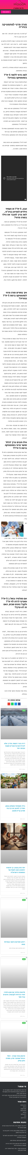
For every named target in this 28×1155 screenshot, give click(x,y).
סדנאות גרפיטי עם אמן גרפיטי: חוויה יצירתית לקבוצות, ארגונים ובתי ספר (14, 994)
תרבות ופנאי (23, 1110)
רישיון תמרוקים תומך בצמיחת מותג (18, 1140)
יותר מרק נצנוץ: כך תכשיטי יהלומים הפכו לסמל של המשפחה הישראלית (15, 870)
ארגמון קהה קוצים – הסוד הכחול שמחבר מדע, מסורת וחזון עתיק (15, 1058)
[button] (25, 12)
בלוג (25, 1116)
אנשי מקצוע (23, 1108)
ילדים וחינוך (23, 1114)
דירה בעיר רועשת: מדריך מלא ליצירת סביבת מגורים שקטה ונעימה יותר (14, 746)
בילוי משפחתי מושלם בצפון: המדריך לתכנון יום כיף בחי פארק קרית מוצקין (15, 808)
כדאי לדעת (23, 1117)
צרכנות (24, 1112)
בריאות (24, 1107)
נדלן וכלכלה (23, 1105)
